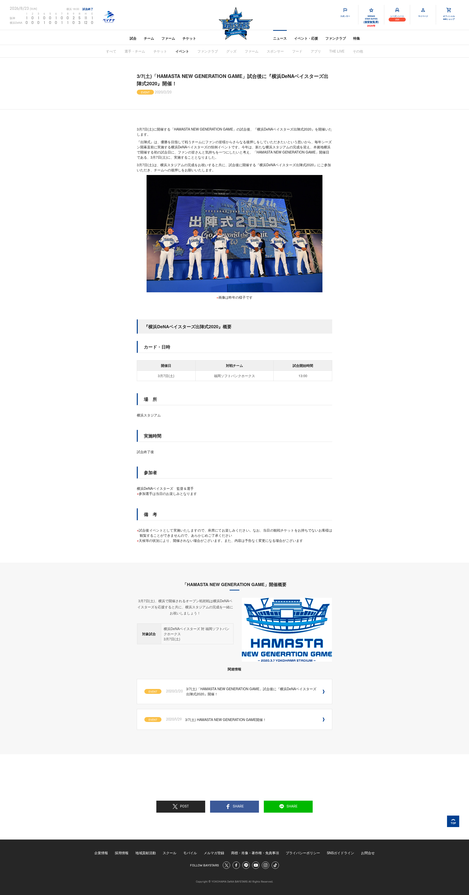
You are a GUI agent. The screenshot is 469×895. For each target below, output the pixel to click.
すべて (111, 51)
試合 (133, 38)
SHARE (238, 806)
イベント (182, 51)
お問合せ (368, 852)
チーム (149, 38)
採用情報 (121, 852)
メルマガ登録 (214, 852)
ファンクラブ (335, 38)
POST (184, 806)
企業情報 (101, 852)
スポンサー (275, 51)
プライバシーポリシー (303, 852)
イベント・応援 (306, 38)
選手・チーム (135, 51)
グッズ (231, 51)
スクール (169, 852)
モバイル (190, 852)
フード (297, 51)
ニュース (280, 38)
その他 (358, 51)
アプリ (316, 51)
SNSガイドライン (340, 852)
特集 (356, 38)
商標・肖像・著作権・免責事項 (255, 852)
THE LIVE (336, 51)
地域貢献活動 (145, 852)
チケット (189, 38)
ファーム (168, 38)
